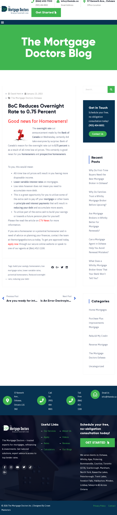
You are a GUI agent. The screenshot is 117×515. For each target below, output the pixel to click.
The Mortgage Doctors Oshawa (26, 98)
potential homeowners (18, 275)
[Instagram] (11, 467)
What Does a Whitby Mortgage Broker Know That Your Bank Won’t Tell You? (98, 269)
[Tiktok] (30, 467)
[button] (2, 22)
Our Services (50, 431)
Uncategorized (96, 366)
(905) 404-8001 (42, 5)
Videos (65, 437)
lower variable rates (32, 270)
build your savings (21, 266)
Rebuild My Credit (98, 336)
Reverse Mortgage (98, 344)
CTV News (44, 220)
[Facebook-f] (4, 467)
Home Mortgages (98, 310)
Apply (46, 437)
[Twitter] (24, 467)
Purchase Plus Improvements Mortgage (96, 322)
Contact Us (97, 134)
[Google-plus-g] (4, 472)
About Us (66, 431)
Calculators (49, 449)
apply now (13, 244)
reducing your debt (21, 279)
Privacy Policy (99, 506)
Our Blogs (67, 449)
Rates (46, 443)
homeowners (35, 266)
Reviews (66, 443)
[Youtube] (17, 467)
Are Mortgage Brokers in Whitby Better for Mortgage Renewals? (98, 222)
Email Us (105, 393)
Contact (112, 506)
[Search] (111, 89)
